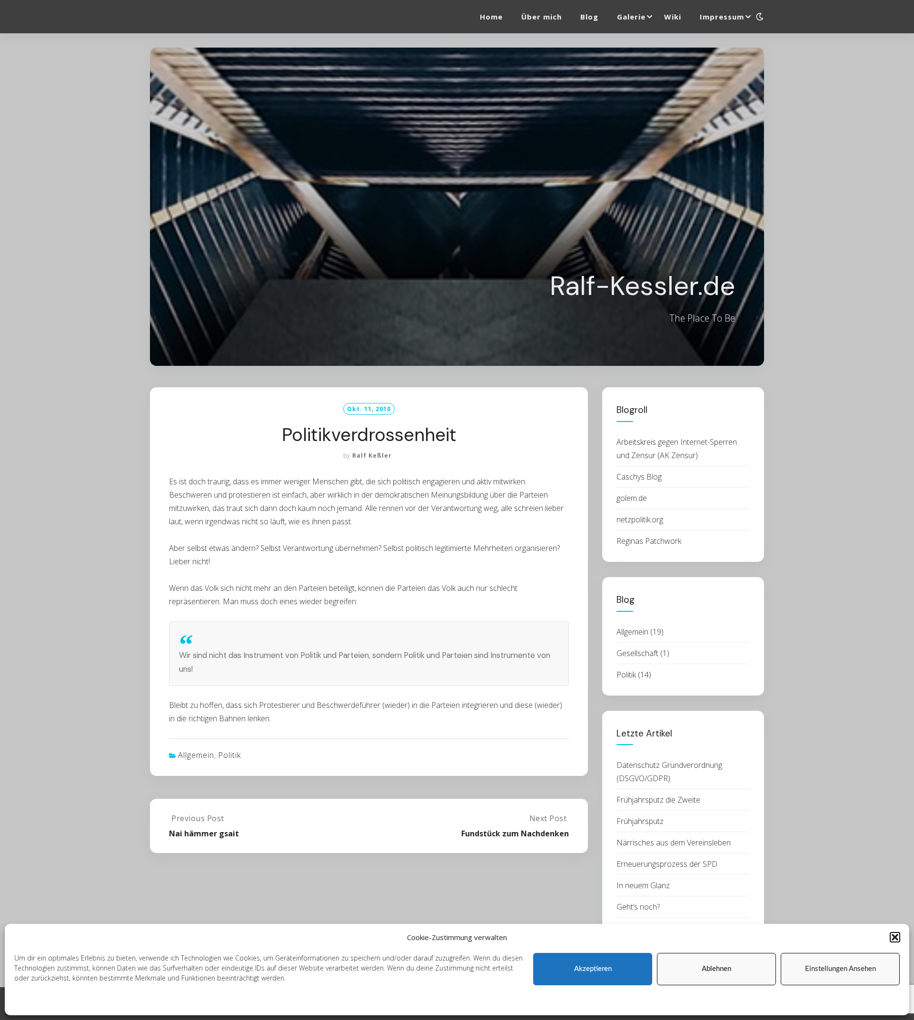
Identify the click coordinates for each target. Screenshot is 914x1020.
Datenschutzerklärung (103, 1001)
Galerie (631, 16)
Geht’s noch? (638, 907)
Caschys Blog (639, 476)
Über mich (541, 16)
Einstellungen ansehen (840, 968)
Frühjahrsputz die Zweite (658, 799)
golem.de (631, 498)
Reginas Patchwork (648, 541)
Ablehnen (716, 968)
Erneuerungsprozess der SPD (666, 864)
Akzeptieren (593, 968)
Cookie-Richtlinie (39, 1001)
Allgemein (196, 755)
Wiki (672, 16)
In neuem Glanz (643, 885)
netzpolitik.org (639, 519)
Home (491, 16)
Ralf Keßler (372, 455)
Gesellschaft (637, 653)
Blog (589, 16)
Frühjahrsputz (640, 821)
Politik (229, 755)
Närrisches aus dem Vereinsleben (673, 842)
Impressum (158, 1001)
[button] (895, 937)
